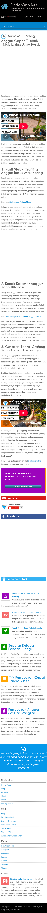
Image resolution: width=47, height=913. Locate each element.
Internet (4, 857)
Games (4, 861)
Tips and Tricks (7, 832)
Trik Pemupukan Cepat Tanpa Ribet (27, 679)
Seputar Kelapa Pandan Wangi (21, 647)
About (3, 796)
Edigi (3, 813)
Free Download (7, 817)
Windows (5, 853)
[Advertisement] (23, 69)
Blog (3, 789)
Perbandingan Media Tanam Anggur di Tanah (24, 316)
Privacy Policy (7, 803)
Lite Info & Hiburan (8, 821)
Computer (5, 849)
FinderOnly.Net (36, 907)
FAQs (3, 800)
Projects (4, 792)
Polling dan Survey (8, 825)
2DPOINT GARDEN (23, 486)
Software (4, 864)
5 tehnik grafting (34, 461)
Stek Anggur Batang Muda (20, 202)
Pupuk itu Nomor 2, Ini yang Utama (26, 612)
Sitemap (4, 868)
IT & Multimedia (7, 846)
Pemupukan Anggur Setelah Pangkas (23, 711)
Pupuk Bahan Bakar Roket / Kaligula (27, 628)
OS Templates (16, 910)
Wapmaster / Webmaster (11, 836)
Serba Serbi (6, 828)
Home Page (6, 785)
